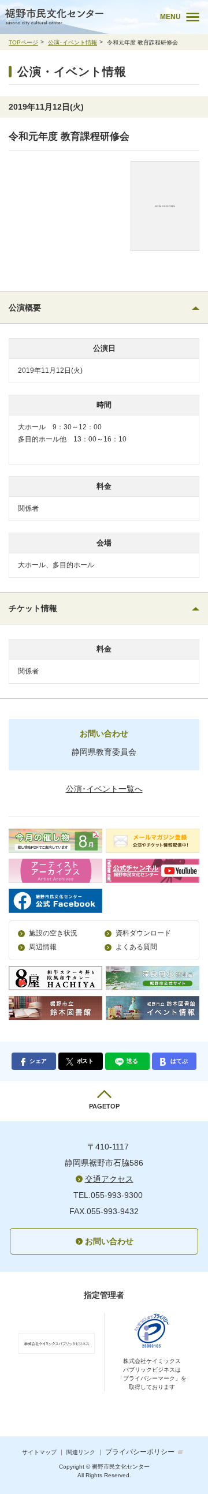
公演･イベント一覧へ (104, 788)
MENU (170, 17)
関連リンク (80, 1452)
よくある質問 (136, 947)
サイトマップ (39, 1452)
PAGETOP (104, 1106)
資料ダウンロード (143, 933)
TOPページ (23, 42)
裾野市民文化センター (74, 17)
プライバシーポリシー (139, 1452)
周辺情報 (43, 947)
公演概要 (25, 307)
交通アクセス (109, 1179)
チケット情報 (33, 608)
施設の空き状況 (53, 933)
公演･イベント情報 (72, 42)
